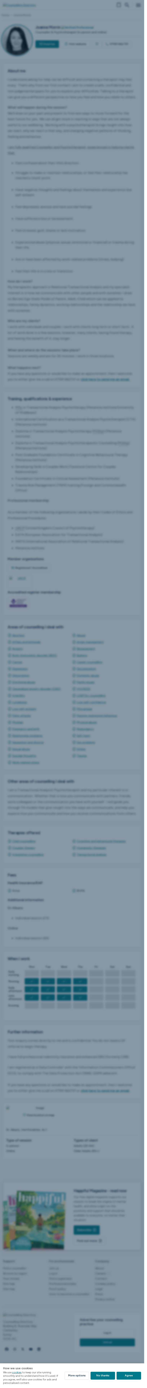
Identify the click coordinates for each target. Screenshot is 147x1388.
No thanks (102, 1375)
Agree (129, 1375)
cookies (17, 1372)
